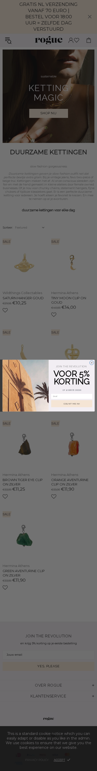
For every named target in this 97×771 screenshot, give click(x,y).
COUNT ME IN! (71, 403)
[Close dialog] (91, 363)
